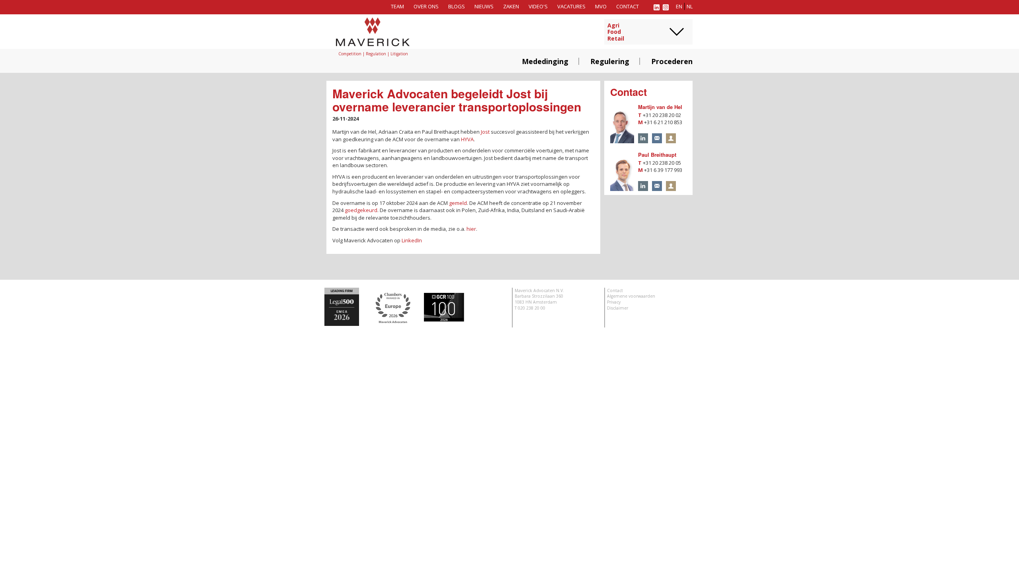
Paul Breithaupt (657, 154)
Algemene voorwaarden (631, 296)
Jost (485, 131)
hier (471, 228)
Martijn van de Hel (660, 107)
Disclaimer (617, 308)
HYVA (467, 139)
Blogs (456, 6)
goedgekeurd (361, 210)
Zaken (511, 6)
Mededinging (545, 61)
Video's (538, 6)
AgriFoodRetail (615, 32)
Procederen (672, 61)
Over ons (426, 6)
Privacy (614, 302)
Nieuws (484, 6)
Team (397, 6)
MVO (601, 6)
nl (690, 6)
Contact (627, 6)
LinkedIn (412, 240)
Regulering (609, 61)
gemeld (458, 203)
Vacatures (571, 6)
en (679, 6)
